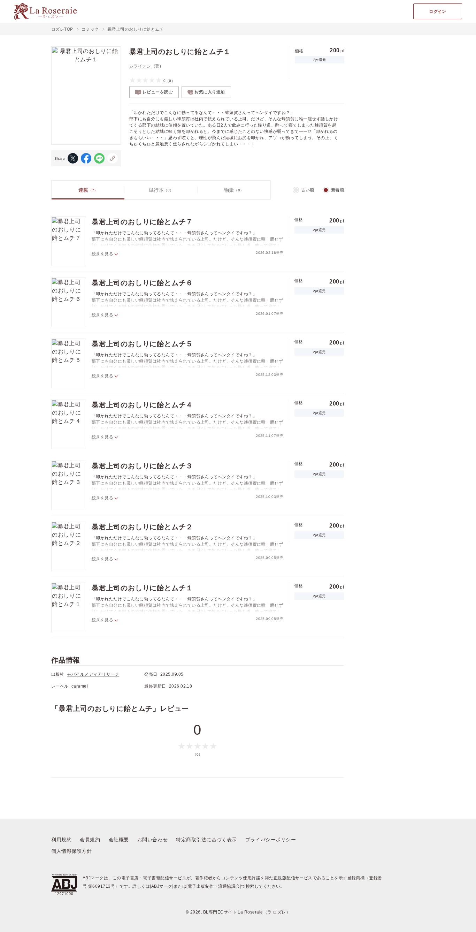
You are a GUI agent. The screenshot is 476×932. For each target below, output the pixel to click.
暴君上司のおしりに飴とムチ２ (142, 527)
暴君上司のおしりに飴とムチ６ (142, 283)
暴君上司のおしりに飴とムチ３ (142, 466)
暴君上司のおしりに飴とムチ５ (142, 344)
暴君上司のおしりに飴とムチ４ (142, 405)
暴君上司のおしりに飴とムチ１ (142, 588)
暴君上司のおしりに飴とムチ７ (142, 222)
